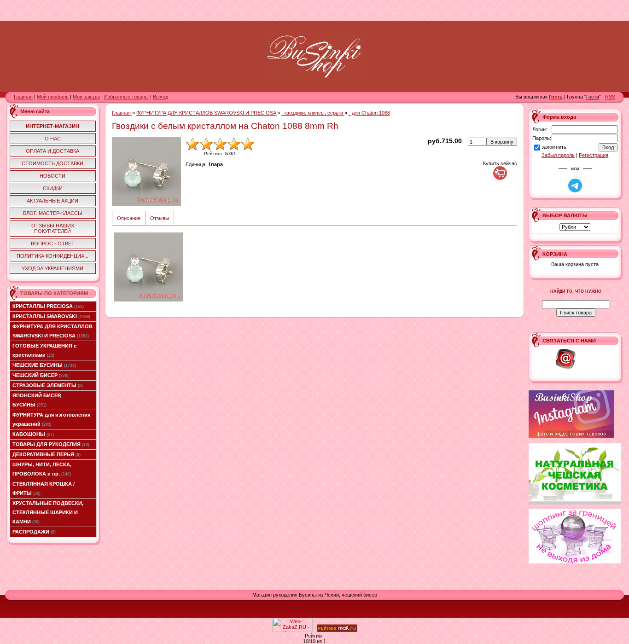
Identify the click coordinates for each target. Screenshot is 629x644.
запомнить (554, 147)
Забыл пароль (558, 155)
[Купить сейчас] (500, 173)
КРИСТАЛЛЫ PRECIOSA (48, 306)
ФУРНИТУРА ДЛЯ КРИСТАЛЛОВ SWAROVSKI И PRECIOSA (52, 331)
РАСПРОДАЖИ (34, 531)
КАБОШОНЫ (33, 434)
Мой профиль (53, 96)
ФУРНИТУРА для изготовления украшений (51, 419)
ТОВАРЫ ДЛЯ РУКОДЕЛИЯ (50, 444)
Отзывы (159, 218)
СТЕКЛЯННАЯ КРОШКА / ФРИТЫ (43, 488)
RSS (610, 96)
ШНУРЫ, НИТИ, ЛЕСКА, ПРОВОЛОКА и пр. (41, 469)
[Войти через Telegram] (575, 185)
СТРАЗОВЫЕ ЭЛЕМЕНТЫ (47, 385)
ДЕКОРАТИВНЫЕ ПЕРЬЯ (46, 454)
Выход (160, 96)
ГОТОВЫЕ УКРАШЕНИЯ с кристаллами (44, 350)
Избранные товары (126, 96)
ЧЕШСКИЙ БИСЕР (40, 375)
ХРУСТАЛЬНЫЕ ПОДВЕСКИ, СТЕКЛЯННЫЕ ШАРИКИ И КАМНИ (47, 512)
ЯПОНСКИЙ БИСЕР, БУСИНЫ (36, 400)
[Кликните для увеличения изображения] (146, 171)
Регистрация (593, 155)
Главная (23, 96)
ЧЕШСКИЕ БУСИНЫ (44, 365)
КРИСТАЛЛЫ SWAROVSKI (51, 316)
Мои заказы (86, 96)
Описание (128, 218)
